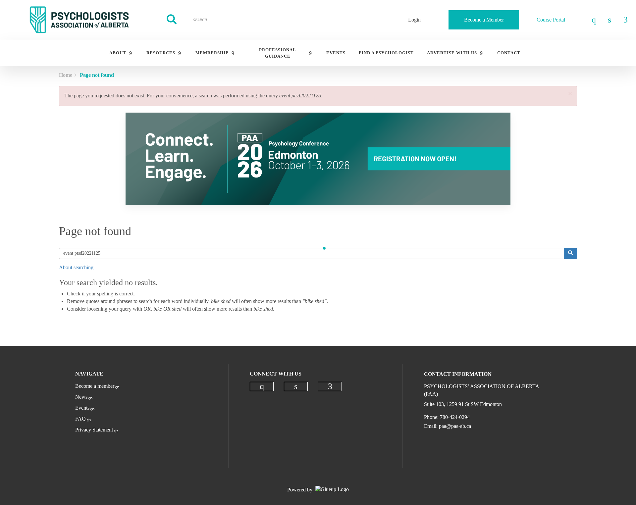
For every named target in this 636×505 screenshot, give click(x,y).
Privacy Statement (94, 429)
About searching (76, 267)
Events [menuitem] (335, 52)
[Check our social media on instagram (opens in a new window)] (261, 386)
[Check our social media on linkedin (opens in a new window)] (296, 386)
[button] (570, 93)
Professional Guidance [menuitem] (277, 52)
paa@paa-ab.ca (455, 426)
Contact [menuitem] (508, 52)
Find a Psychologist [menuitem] (386, 52)
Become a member (94, 386)
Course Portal (551, 20)
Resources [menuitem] (160, 52)
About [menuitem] (117, 52)
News (81, 397)
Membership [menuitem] (212, 52)
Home (65, 75)
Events (82, 408)
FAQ (80, 419)
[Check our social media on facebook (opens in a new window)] (330, 386)
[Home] (79, 20)
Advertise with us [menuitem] (452, 52)
